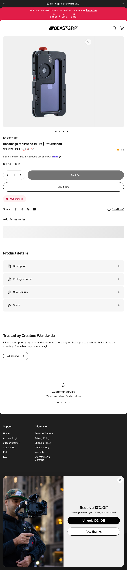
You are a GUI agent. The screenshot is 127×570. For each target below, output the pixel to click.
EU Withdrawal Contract (42, 458)
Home (6, 433)
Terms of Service (44, 433)
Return (6, 452)
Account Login (10, 438)
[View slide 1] (58, 403)
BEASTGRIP (10, 138)
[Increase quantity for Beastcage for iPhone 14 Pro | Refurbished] (21, 175)
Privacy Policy (42, 438)
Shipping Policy (43, 443)
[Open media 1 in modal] (88, 42)
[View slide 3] (65, 403)
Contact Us (9, 447)
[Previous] (4, 3)
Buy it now (63, 187)
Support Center (11, 443)
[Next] (122, 3)
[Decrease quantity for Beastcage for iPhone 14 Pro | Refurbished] (6, 175)
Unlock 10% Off (93, 520)
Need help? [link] (118, 209)
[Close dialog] (120, 480)
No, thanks (94, 531)
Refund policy (42, 447)
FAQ (5, 456)
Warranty (39, 452)
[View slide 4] (69, 403)
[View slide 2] (62, 403)
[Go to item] (56, 131)
